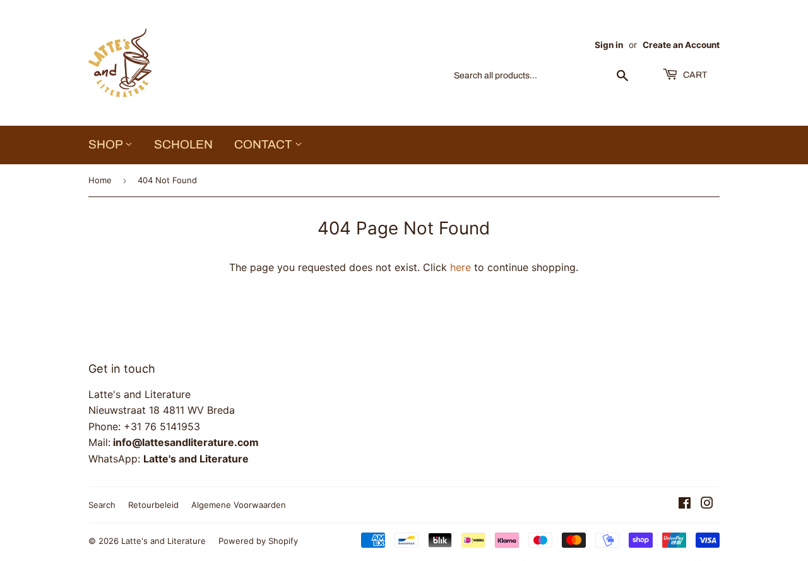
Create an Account (681, 45)
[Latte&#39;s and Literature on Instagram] (707, 504)
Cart (694, 75)
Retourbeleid (153, 505)
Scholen (183, 144)
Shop (106, 144)
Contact (264, 144)
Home (100, 180)
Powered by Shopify (258, 541)
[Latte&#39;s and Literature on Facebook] (684, 504)
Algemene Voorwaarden (238, 505)
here (460, 267)
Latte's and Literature (163, 541)
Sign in (609, 45)
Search (102, 505)
